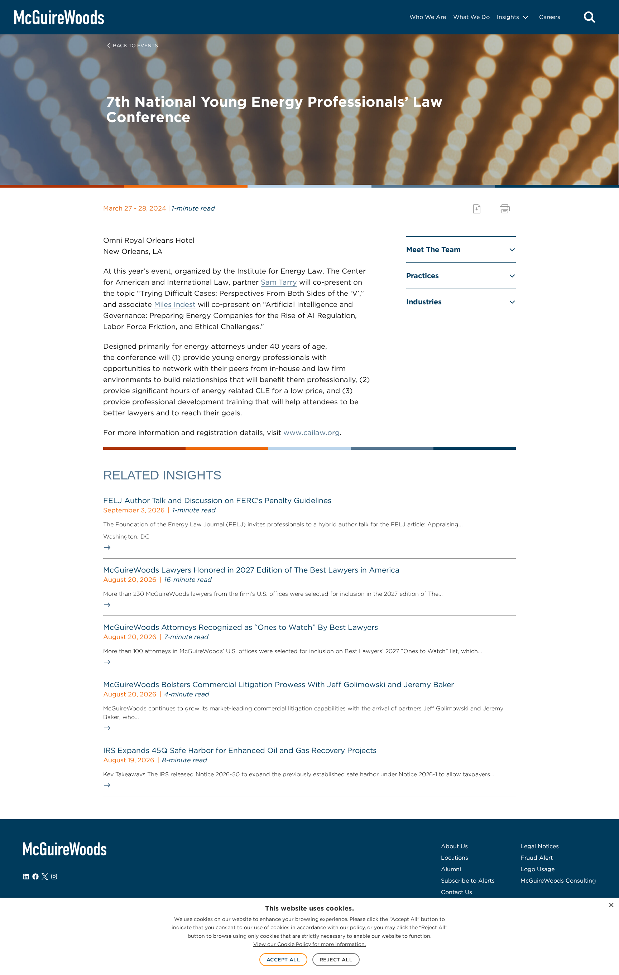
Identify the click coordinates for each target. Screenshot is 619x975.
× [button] (611, 905)
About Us (454, 846)
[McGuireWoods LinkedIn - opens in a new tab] (26, 876)
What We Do (471, 17)
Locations (454, 857)
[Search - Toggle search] (590, 17)
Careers (549, 17)
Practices (422, 275)
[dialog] (309, 936)
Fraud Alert (536, 857)
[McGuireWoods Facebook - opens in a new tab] (35, 876)
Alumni (451, 869)
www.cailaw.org (311, 432)
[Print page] (505, 209)
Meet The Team (433, 249)
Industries (424, 302)
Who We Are (427, 17)
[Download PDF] (477, 209)
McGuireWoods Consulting (558, 880)
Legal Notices (539, 846)
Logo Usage (537, 869)
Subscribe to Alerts (468, 880)
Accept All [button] (283, 959)
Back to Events (135, 45)
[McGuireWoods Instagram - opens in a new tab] (54, 876)
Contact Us (456, 892)
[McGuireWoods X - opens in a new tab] (45, 876)
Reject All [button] (336, 959)
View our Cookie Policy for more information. (309, 944)
